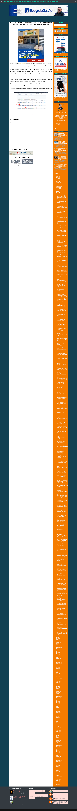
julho (58, 176)
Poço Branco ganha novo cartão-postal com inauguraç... (62, 362)
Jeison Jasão (61, 111)
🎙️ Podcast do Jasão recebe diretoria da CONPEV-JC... (61, 563)
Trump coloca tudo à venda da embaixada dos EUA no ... (62, 408)
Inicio (5, 1)
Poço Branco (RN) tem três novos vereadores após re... (62, 604)
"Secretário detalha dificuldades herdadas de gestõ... (62, 518)
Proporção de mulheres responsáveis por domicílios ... (61, 533)
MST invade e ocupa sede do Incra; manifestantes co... (62, 549)
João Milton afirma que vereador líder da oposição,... (61, 303)
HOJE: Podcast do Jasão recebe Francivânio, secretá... (62, 559)
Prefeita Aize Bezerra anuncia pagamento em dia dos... (62, 207)
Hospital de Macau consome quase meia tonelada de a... (61, 322)
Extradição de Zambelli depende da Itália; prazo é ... (62, 235)
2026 (57, 173)
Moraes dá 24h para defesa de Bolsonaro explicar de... (61, 580)
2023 (57, 661)
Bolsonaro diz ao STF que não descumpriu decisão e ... (62, 537)
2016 (57, 775)
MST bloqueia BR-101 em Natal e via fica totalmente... (62, 498)
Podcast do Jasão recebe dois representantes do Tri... (62, 260)
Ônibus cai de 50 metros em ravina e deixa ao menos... (61, 405)
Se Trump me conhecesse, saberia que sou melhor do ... (62, 246)
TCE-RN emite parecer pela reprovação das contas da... (61, 597)
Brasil (17, 1)
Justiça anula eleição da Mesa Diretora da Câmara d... (62, 439)
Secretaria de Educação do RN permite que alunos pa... (62, 351)
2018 (57, 742)
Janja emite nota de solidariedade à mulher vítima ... (61, 243)
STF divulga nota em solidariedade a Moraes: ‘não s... (61, 221)
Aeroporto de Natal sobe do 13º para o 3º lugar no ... (62, 482)
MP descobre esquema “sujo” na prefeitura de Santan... (61, 573)
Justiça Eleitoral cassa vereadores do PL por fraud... (61, 278)
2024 (57, 644)
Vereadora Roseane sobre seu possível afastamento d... (62, 274)
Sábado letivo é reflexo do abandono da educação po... (62, 511)
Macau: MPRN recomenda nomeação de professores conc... (62, 347)
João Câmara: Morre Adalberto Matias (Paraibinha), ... (61, 423)
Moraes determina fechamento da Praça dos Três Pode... (62, 395)
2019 (57, 726)
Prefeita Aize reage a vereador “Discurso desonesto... (61, 383)
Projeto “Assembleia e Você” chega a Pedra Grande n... (61, 489)
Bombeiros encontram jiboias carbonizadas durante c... (61, 239)
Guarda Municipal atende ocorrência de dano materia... (62, 387)
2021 (57, 693)
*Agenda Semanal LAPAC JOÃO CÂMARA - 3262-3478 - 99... (62, 372)
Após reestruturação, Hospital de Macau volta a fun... (62, 435)
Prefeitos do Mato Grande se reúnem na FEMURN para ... (62, 469)
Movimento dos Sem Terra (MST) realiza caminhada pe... (62, 634)
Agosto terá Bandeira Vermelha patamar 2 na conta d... (61, 391)
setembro (58, 190)
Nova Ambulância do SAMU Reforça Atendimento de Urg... (61, 452)
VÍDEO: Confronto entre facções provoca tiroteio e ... (62, 225)
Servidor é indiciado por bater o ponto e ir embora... (61, 577)
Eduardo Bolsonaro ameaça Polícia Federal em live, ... (62, 628)
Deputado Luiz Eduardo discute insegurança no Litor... (61, 589)
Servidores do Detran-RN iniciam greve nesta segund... (62, 343)
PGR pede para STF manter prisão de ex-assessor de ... (62, 336)
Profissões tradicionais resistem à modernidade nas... (61, 376)
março (58, 181)
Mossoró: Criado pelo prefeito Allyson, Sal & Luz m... (62, 553)
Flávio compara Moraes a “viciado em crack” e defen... (62, 398)
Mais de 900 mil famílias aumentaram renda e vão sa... (62, 618)
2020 (57, 710)
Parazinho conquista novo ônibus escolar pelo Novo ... (62, 420)
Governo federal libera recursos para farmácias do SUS (61, 328)
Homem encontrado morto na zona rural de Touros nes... (62, 250)
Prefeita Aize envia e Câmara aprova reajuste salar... (61, 307)
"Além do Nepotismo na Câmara (36, 791)
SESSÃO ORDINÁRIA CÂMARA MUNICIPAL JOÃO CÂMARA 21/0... (61, 612)
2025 (57, 185)
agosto (58, 174)
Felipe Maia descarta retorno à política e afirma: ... (62, 358)
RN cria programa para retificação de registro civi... (61, 215)
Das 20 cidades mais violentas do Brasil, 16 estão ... (61, 465)
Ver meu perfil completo (61, 120)
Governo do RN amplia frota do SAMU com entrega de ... (61, 601)
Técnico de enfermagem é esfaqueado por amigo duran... (62, 412)
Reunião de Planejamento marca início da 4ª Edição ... (62, 593)
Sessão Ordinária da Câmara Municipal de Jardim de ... (61, 608)
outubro (58, 188)
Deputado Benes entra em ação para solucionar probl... (62, 314)
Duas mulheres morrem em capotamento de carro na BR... (62, 339)
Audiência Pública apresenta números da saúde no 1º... (61, 201)
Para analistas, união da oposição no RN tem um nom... (61, 231)
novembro (59, 187)
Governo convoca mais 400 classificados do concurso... (61, 289)
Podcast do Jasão (27, 1)
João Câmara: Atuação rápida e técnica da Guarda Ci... (62, 431)
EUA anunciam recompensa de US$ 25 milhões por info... (61, 293)
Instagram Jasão (35, 1)
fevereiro (58, 182)
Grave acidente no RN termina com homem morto (61, 285)
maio (58, 178)
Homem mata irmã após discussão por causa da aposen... (61, 567)
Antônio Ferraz (22, 63)
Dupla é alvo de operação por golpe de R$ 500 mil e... (62, 529)
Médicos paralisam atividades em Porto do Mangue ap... (61, 456)
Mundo (21, 1)
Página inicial (57, 123)
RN (14, 1)
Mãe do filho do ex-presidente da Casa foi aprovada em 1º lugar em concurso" (38, 795)
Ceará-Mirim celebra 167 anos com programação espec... (61, 281)
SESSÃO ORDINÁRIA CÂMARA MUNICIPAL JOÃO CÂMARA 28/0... (61, 318)
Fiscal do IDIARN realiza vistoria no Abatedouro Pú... (61, 197)
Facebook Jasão (43, 1)
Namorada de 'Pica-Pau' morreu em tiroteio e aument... (61, 332)
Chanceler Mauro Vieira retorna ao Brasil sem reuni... (61, 264)
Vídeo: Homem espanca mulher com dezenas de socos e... (61, 310)
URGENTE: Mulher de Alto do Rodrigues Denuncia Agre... (62, 254)
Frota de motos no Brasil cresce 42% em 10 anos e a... (62, 354)
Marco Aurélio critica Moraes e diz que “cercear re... (62, 543)
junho (58, 177)
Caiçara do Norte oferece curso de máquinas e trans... (62, 442)
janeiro (58, 183)
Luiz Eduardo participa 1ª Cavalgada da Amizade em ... (62, 268)
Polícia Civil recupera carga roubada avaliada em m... (62, 446)
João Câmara (10, 1)
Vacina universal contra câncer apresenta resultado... (61, 521)
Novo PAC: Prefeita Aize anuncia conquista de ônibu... (61, 416)
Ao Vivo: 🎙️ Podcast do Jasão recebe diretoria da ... (62, 472)
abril (57, 179)
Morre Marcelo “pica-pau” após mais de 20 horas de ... (62, 379)
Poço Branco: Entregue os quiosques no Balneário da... (62, 299)
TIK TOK (49, 1)
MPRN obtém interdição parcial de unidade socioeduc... (61, 525)
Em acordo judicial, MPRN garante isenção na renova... (62, 622)
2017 (57, 759)
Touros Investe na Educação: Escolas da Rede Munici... (61, 211)
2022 (57, 677)
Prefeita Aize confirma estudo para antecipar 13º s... (62, 427)
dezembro (59, 186)
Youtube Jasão (55, 1)
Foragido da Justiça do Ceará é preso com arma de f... (62, 366)
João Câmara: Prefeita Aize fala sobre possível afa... (61, 476)
